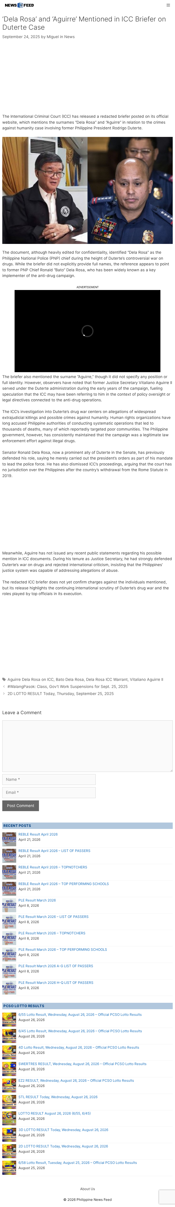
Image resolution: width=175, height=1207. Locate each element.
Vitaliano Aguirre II (146, 679)
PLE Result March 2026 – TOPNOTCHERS (51, 933)
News (69, 36)
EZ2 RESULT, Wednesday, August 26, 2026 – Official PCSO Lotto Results (76, 1080)
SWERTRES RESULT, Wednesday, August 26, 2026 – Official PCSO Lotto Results (82, 1064)
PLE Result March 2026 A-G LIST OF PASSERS (55, 966)
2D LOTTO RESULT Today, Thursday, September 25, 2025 (61, 693)
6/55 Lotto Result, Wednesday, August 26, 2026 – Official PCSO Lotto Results (80, 1014)
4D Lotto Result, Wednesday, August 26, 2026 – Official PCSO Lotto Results (78, 1047)
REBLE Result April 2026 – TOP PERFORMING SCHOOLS (63, 884)
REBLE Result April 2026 (38, 834)
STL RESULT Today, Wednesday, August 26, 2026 (58, 1097)
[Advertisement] (87, 80)
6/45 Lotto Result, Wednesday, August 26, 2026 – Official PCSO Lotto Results (80, 1031)
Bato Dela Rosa (70, 679)
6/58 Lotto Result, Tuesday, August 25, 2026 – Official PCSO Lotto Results (77, 1162)
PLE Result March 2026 (37, 900)
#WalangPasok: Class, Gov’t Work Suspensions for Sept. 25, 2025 (68, 686)
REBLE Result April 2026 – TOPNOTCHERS (52, 867)
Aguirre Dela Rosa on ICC (31, 679)
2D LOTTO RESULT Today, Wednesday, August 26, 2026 (63, 1146)
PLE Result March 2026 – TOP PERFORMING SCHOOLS (62, 949)
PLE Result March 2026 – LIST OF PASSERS (53, 916)
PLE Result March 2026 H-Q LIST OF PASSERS (55, 982)
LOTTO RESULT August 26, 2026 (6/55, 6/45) (54, 1113)
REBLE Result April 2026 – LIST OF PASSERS (54, 851)
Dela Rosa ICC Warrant (107, 679)
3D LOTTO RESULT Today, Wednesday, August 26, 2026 (63, 1130)
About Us (87, 1189)
